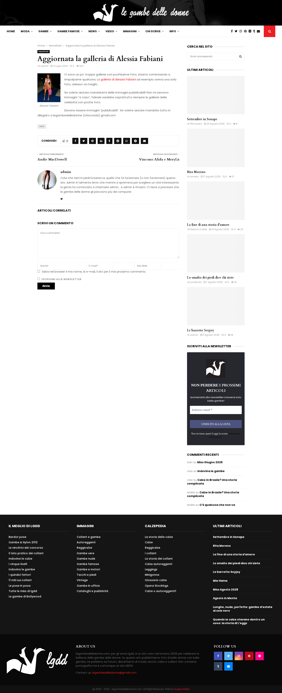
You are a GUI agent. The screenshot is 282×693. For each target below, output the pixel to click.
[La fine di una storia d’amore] (216, 200)
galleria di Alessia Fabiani (118, 79)
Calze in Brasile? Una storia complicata (212, 482)
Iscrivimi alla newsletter (61, 279)
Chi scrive (153, 31)
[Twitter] (237, 31)
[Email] (259, 31)
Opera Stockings (156, 586)
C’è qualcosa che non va (217, 505)
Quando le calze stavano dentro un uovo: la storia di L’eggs (239, 621)
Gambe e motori (88, 569)
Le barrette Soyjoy (200, 330)
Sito (41, 126)
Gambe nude (86, 559)
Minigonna (152, 575)
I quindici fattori (20, 575)
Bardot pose (17, 537)
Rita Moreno (196, 172)
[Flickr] (251, 31)
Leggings (151, 569)
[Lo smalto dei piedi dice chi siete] (216, 253)
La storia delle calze (159, 537)
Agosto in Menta (225, 598)
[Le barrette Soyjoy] (216, 306)
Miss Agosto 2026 (225, 589)
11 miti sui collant (20, 580)
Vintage (82, 580)
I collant (150, 553)
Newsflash (43, 51)
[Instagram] (241, 31)
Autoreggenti (86, 542)
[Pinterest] (246, 31)
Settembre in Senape (202, 119)
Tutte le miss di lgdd (23, 591)
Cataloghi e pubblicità (92, 591)
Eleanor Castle (198, 229)
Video (110, 31)
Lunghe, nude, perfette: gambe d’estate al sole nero (242, 609)
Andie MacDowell (52, 159)
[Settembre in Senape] (216, 95)
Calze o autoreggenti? (160, 591)
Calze (149, 542)
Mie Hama (220, 581)
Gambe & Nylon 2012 (23, 542)
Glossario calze (156, 580)
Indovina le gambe (211, 471)
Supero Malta (182, 689)
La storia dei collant (159, 559)
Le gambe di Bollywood (25, 596)
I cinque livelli (18, 564)
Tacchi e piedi (86, 575)
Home (11, 31)
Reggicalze (84, 548)
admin (44, 66)
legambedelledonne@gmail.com (114, 673)
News (92, 31)
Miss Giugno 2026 (210, 462)
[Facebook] (233, 31)
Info (172, 31)
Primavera (196, 123)
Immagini (130, 31)
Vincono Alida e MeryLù (159, 159)
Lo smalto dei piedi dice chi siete (210, 277)
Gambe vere (85, 553)
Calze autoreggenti (158, 564)
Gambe (43, 31)
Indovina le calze (20, 559)
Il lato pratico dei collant (26, 553)
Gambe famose (68, 31)
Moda (25, 31)
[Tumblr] (255, 31)
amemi (194, 176)
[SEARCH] (240, 56)
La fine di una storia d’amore (208, 225)
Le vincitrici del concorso (26, 548)
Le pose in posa (20, 586)
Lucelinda (196, 282)
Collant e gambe (89, 537)
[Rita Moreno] (216, 148)
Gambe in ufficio (88, 586)
